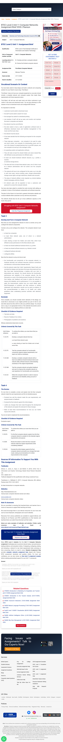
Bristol (31, 697)
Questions (8, 19)
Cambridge (43, 697)
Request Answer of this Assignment (21, 574)
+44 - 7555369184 (32, 718)
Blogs (2, 672)
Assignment (14, 19)
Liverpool (58, 697)
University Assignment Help (23, 666)
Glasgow (53, 697)
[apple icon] (44, 642)
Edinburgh (8, 697)
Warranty (43, 706)
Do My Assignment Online (23, 672)
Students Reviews (5, 664)
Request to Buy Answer (21, 537)
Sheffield (20, 697)
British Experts (4, 661)
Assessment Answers (6, 667)
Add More (58, 88)
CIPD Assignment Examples (39, 661)
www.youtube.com (6, 497)
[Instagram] (34, 712)
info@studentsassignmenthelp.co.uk (32, 716)
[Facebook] (28, 712)
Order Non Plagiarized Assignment (21, 211)
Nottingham (37, 697)
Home (3, 19)
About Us (3, 675)
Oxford (48, 697)
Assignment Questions (6, 670)
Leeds (2, 699)
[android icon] (44, 645)
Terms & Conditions (13, 706)
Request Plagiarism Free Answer (11, 31)
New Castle (14, 697)
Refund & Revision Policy (25, 706)
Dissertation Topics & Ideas (39, 678)
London (3, 697)
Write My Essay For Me (22, 669)
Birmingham (26, 697)
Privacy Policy (4, 706)
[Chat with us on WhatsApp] (4, 739)
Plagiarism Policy (36, 706)
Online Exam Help (21, 679)
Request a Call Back (12, 649)
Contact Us (48, 706)
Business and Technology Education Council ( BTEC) (24, 36)
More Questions (21, 625)
